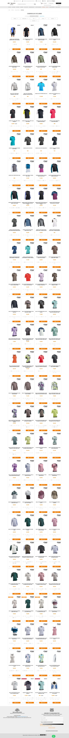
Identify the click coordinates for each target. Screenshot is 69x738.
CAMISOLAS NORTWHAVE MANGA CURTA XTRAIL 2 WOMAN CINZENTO (54, 230)
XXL (45, 44)
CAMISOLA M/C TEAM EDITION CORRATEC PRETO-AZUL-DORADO (14, 39)
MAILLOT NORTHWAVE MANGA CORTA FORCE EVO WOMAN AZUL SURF (54, 312)
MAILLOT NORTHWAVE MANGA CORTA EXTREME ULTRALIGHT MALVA (41, 584)
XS (13, 100)
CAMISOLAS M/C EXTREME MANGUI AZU (41, 93)
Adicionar (16, 76)
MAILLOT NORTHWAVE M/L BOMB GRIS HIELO (14, 529)
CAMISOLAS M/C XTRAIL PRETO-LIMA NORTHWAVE (28, 121)
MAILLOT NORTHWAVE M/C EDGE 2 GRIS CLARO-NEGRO (28, 502)
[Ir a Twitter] (42, 735)
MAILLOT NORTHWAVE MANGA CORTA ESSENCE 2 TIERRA (54, 284)
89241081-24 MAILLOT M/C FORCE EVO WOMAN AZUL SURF (41, 693)
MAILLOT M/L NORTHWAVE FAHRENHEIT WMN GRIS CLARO (28, 94)
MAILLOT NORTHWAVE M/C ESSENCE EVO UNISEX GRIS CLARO (41, 611)
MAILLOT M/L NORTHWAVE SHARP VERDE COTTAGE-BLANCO (41, 66)
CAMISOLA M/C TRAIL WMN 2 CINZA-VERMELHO (14, 121)
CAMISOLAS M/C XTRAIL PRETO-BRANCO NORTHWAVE (41, 121)
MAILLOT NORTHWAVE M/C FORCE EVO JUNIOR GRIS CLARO (14, 502)
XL (43, 44)
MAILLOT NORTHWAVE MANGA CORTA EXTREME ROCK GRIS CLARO (28, 584)
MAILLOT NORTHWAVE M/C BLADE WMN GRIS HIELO (28, 666)
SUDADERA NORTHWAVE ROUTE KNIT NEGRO (54, 39)
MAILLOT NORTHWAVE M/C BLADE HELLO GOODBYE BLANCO (14, 693)
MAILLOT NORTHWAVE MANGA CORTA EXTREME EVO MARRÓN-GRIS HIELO (28, 557)
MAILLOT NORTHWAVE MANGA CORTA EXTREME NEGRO (41, 557)
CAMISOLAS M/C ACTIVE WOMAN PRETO (55, 148)
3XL (36, 44)
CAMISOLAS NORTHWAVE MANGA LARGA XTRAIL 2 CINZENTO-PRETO (41, 230)
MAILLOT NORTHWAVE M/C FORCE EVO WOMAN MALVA (55, 475)
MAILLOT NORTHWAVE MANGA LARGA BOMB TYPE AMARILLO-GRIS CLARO (54, 393)
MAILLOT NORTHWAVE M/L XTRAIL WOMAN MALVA (41, 475)
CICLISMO (13, 7)
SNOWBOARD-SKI (31, 7)
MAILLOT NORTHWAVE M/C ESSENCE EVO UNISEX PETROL (27, 611)
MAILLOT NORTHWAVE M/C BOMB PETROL (28, 529)
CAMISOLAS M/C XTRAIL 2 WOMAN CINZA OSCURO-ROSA (41, 175)
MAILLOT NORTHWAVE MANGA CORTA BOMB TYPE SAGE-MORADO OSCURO (41, 393)
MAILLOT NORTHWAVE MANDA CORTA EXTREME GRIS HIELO (54, 557)
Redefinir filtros (42, 16)
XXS (57, 44)
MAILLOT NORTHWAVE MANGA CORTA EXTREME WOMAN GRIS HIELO (28, 638)
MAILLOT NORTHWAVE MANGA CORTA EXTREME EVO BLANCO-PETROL (14, 557)
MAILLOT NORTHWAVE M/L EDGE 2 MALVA (41, 502)
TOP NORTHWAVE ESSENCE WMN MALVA (55, 638)
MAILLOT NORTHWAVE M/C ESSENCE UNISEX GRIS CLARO (14, 611)
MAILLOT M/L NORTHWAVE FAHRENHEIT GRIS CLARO (14, 94)
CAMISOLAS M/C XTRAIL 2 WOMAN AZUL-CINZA (28, 175)
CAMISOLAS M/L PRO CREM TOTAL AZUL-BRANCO (54, 693)
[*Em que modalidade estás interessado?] (52, 722)
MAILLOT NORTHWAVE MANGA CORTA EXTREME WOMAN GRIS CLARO (41, 638)
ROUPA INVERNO (52, 7)
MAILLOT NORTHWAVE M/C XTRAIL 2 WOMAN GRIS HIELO (27, 475)
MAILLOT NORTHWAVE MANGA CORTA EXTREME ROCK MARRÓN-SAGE (41, 420)
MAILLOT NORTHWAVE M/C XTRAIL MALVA (54, 529)
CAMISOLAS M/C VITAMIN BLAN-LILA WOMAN (54, 94)
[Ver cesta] (41, 3)
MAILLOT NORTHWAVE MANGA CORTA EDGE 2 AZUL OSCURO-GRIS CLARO (41, 339)
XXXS (28, 700)
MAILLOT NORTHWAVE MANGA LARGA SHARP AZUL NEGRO (41, 39)
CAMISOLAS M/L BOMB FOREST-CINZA (14, 175)
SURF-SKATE (26, 7)
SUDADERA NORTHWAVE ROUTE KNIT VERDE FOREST (14, 66)
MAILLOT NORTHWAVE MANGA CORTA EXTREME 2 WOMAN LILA (41, 284)
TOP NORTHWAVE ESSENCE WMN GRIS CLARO (14, 666)
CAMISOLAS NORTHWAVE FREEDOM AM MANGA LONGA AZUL (55, 175)
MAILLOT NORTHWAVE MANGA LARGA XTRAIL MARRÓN (28, 393)
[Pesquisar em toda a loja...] (35, 4)
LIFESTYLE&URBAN (38, 7)
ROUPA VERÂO (58, 7)
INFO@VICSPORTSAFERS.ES (22, 716)
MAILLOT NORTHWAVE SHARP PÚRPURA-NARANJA (27, 66)
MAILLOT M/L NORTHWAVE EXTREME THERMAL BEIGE (54, 66)
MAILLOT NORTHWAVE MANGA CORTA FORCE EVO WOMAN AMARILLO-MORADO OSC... (28, 367)
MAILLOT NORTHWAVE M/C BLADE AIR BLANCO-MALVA (54, 611)
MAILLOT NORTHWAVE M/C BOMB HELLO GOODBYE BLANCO (54, 666)
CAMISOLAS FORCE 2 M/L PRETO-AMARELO (28, 693)
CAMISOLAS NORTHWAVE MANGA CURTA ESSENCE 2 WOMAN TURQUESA (28, 257)
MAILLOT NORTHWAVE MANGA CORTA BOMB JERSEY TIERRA (54, 257)
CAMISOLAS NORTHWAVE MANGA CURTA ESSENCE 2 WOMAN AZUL (14, 257)
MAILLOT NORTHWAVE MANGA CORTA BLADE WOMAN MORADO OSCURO (14, 475)
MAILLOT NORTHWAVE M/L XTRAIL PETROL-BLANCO (41, 529)
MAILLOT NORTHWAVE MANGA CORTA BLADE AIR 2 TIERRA (28, 312)
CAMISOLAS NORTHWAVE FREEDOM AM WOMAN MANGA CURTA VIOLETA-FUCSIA (41, 203)
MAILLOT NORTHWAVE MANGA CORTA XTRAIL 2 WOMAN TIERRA (14, 284)
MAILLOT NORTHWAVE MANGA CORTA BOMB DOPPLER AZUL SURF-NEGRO (54, 339)
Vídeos (39, 735)
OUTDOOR (17, 7)
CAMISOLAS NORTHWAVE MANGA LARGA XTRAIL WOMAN (41, 257)
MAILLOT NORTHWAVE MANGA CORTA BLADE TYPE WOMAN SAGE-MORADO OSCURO (14, 421)
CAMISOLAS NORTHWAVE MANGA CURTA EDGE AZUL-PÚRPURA (54, 203)
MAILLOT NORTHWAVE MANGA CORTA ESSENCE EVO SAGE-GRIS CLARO (14, 448)
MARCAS (9, 7)
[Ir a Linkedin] (44, 735)
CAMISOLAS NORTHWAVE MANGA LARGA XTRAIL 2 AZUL (28, 230)
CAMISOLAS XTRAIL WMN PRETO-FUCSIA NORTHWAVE (54, 121)
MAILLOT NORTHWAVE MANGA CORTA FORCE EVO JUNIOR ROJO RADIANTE (41, 366)
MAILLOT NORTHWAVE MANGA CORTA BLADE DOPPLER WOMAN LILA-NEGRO (14, 339)
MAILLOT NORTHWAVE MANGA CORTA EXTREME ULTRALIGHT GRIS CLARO (54, 584)
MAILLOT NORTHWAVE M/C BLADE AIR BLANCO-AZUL (14, 638)
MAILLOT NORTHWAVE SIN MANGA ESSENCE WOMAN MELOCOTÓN (14, 366)
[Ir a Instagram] (45, 735)
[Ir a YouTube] (43, 735)
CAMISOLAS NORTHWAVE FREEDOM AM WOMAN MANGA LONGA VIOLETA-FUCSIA (28, 203)
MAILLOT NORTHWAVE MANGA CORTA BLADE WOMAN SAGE (54, 448)
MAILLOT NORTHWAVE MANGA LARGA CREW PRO (14, 312)
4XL (25, 71)
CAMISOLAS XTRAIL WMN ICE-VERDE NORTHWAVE (14, 148)
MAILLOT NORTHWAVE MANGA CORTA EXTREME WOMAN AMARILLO (28, 448)
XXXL (45, 98)
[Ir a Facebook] (40, 735)
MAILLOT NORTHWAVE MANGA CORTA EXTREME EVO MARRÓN (28, 420)
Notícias (36, 735)
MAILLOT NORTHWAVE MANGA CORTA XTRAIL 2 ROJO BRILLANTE (28, 284)
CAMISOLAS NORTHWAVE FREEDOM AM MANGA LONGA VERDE (14, 203)
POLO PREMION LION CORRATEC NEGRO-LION (28, 39)
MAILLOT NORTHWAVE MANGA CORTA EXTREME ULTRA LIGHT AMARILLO (54, 420)
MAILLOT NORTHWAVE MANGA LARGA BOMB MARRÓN (14, 393)
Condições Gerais (30, 735)
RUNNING (21, 7)
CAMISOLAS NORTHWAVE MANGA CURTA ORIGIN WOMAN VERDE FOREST (14, 230)
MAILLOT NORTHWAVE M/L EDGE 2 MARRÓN (54, 502)
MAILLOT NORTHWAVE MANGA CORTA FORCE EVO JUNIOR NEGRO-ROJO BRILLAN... (28, 339)
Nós (33, 735)
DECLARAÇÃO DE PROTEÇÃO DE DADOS (52, 730)
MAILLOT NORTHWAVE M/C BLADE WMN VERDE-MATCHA (41, 666)
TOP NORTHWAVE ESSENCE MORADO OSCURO (41, 448)
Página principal (25, 735)
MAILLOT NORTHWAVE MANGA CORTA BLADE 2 (41, 312)
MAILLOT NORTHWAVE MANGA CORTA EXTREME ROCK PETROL (14, 584)
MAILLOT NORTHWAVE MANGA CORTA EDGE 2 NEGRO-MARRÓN (54, 366)
